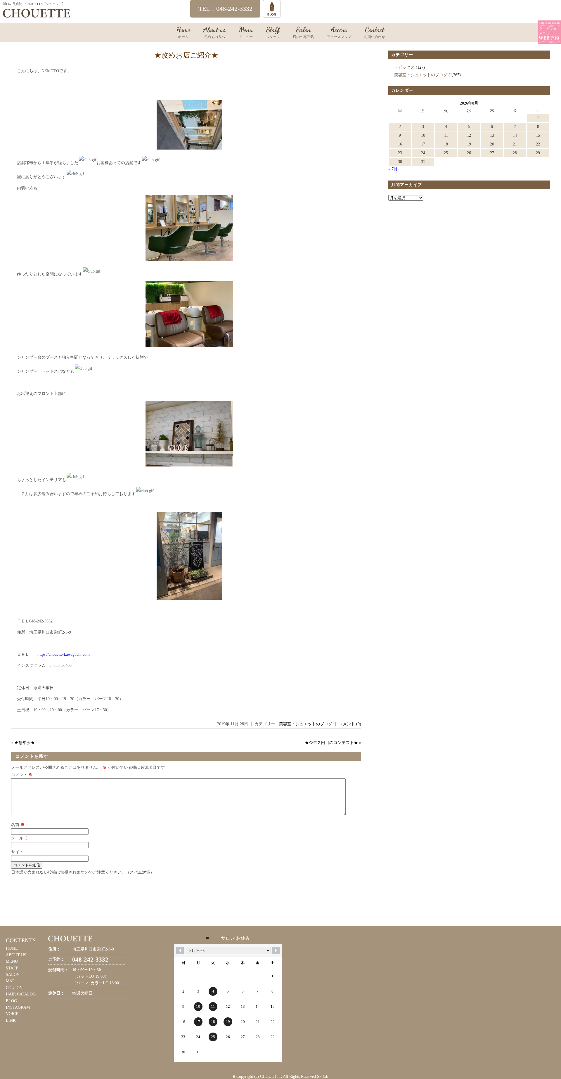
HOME (12, 948)
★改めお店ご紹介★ (186, 55)
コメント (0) (350, 724)
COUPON (14, 988)
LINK (11, 1020)
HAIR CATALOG (21, 994)
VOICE (12, 1014)
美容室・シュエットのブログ (305, 724)
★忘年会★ (24, 742)
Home (183, 32)
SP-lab (322, 1076)
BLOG (11, 1001)
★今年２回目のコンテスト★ (331, 742)
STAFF (12, 968)
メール (20, 838)
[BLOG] (271, 14)
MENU (12, 961)
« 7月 (393, 169)
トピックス (404, 67)
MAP (10, 981)
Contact (374, 32)
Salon (303, 32)
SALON (13, 974)
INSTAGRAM (18, 1007)
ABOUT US (16, 955)
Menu (246, 32)
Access (339, 32)
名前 (18, 825)
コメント (22, 775)
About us (214, 32)
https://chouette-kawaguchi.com (63, 654)
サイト (17, 852)
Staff (273, 32)
